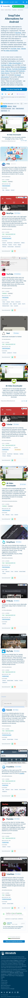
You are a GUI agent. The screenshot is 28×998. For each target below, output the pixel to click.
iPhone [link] (14, 106)
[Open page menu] (26, 2)
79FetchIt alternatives (6, 725)
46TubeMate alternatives (7, 890)
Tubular (23, 48)
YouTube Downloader (19, 69)
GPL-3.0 (13, 234)
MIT (12, 730)
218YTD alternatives (6, 176)
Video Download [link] (20, 108)
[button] (14, 154)
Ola (11, 960)
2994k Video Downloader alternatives (9, 501)
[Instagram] (15, 992)
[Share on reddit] (9, 94)
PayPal (2, 977)
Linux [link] (13, 108)
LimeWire (21, 773)
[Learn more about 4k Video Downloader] (3, 483)
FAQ (2, 979)
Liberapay (20, 975)
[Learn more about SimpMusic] (3, 542)
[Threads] (12, 992)
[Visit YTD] (3, 164)
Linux (2, 71)
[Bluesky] (9, 992)
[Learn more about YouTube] (3, 274)
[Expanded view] (21, 103)
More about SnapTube (13, 89)
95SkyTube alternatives (7, 667)
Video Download (10, 71)
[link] (14, 941)
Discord (18, 971)
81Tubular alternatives (6, 440)
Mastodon (12, 972)
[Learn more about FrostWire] (3, 767)
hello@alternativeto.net (6, 971)
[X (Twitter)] (4, 992)
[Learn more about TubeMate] (3, 874)
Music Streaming (5, 567)
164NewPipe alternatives (7, 229)
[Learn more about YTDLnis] (3, 601)
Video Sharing (5, 297)
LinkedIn (10, 974)
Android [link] (4, 106)
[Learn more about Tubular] (3, 424)
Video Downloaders (15, 63)
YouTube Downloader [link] (6, 108)
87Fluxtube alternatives (7, 833)
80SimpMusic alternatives (7, 557)
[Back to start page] (2, 2)
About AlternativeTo (6, 985)
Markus (16, 960)
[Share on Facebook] (2, 94)
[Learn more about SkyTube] (3, 651)
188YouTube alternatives (7, 288)
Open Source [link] (4, 110)
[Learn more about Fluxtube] (3, 819)
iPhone (9, 69)
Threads (21, 972)
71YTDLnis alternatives (6, 610)
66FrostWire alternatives (7, 776)
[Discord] (1, 992)
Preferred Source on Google (7, 988)
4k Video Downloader (11, 50)
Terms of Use (4, 980)
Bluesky (17, 972)
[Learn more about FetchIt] (3, 710)
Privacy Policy (4, 982)
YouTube (13, 48)
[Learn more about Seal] (3, 333)
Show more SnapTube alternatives (14, 941)
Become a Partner (5, 987)
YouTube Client (5, 449)
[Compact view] (23, 103)
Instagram (3, 974)
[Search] (23, 2)
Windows (23, 67)
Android (3, 69)
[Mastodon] (7, 992)
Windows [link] (10, 106)
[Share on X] (5, 94)
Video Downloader (6, 185)
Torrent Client (5, 785)
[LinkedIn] (18, 992)
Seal (18, 48)
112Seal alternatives (6, 339)
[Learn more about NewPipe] (3, 213)
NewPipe (18, 33)
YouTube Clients (6, 65)
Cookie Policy (4, 983)
